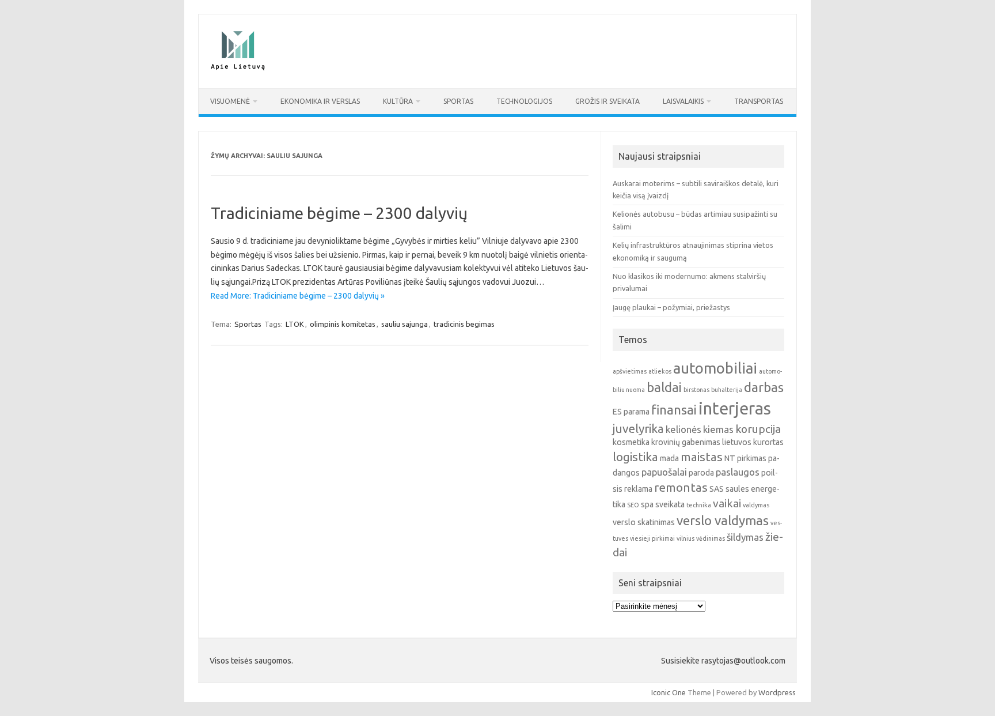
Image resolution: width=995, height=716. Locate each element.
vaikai (727, 503)
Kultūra (398, 101)
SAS (716, 488)
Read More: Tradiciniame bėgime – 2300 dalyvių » (298, 295)
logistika (635, 456)
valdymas (756, 505)
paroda (701, 472)
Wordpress (777, 692)
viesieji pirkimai (652, 538)
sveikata (670, 504)
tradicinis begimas (464, 324)
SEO (633, 505)
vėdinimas (710, 538)
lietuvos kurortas (753, 442)
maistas (702, 456)
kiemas (718, 429)
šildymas (745, 537)
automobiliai (715, 368)
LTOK (295, 324)
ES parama (631, 411)
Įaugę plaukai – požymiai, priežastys (671, 307)
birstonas (696, 389)
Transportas (758, 101)
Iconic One (668, 692)
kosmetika (631, 442)
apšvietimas (630, 371)
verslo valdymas (723, 520)
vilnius (685, 538)
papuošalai (664, 471)
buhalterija (726, 389)
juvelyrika (638, 428)
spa (647, 504)
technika (698, 505)
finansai (674, 409)
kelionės (683, 429)
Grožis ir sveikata (607, 101)
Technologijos (524, 101)
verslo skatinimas (644, 522)
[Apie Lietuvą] (237, 68)
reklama (638, 488)
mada (669, 458)
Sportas (458, 101)
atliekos (659, 371)
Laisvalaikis (683, 101)
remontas (681, 487)
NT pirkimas (745, 458)
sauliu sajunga (404, 324)
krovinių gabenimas (685, 442)
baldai (664, 387)
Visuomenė (230, 101)
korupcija (758, 429)
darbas (764, 387)
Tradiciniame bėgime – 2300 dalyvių (339, 213)
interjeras (734, 408)
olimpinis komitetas (342, 324)
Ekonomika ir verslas (320, 101)
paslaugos (737, 471)
